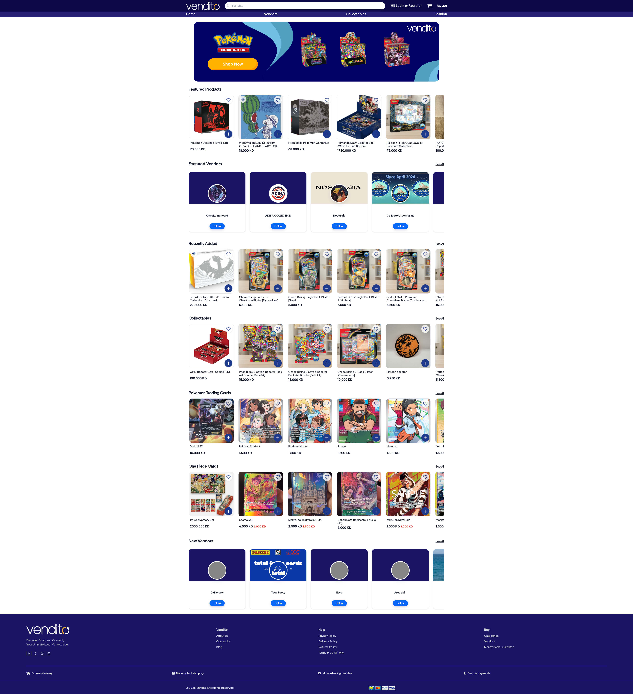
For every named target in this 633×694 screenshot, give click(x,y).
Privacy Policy (327, 636)
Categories (491, 636)
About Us (222, 636)
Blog (219, 647)
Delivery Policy (327, 641)
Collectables (356, 14)
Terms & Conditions (331, 652)
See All (440, 164)
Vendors (271, 14)
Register (415, 5)
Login (400, 5)
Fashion (441, 14)
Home (191, 14)
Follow (217, 226)
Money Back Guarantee (499, 647)
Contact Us (223, 641)
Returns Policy (327, 647)
